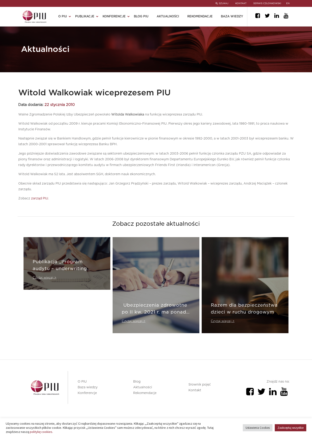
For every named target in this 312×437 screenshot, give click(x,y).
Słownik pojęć (199, 384)
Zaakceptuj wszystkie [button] (291, 428)
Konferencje (87, 393)
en (288, 3)
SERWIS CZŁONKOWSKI (267, 3)
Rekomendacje (200, 16)
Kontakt (194, 390)
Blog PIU (141, 16)
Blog (136, 381)
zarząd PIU (39, 198)
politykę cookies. (41, 432)
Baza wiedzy (232, 16)
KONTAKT (240, 3)
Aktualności (168, 16)
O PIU (82, 381)
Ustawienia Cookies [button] (258, 428)
